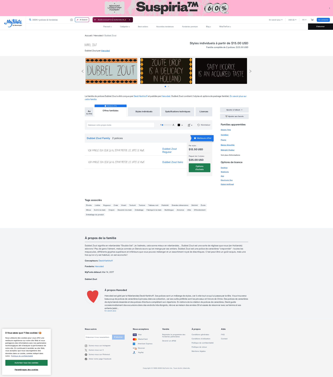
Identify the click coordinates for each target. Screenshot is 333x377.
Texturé (132, 205)
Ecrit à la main (99, 210)
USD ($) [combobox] (291, 20)
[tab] (165, 86)
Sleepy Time (226, 129)
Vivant (123, 205)
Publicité (165, 205)
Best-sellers (143, 26)
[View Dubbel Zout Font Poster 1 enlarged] (111, 71)
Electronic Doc (227, 180)
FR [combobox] (303, 20)
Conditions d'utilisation (201, 339)
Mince (88, 210)
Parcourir (106, 27)
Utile (189, 210)
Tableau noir (153, 205)
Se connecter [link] (323, 20)
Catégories (124, 27)
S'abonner (320, 26)
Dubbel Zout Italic (172, 162)
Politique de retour (199, 347)
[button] (329, 8)
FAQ (223, 335)
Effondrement (200, 210)
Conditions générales (200, 335)
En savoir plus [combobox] (275, 20)
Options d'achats (199, 168)
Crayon (111, 210)
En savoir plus (110, 311)
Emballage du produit (95, 215)
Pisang (223, 140)
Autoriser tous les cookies (26, 362)
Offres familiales (111, 110)
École (203, 205)
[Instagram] (87, 346)
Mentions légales (199, 351)
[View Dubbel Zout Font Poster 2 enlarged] (166, 71)
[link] (29, 19)
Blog (207, 27)
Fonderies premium (190, 26)
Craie (116, 205)
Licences (204, 111)
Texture (142, 205)
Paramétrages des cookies (26, 369)
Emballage (139, 210)
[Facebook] (87, 359)
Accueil (88, 35)
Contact (224, 339)
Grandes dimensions (180, 205)
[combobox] (58, 19)
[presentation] (83, 71)
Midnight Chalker (228, 150)
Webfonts (225, 172)
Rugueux (107, 205)
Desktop (224, 167)
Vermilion (224, 135)
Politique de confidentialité (203, 343)
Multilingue (169, 210)
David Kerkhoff (141, 96)
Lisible (97, 205)
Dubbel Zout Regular (169, 150)
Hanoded (98, 35)
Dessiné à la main (125, 210)
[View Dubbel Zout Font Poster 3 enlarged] (221, 71)
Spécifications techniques (177, 111)
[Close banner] (129, 19)
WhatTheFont (224, 27)
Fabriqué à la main (154, 210)
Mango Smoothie (228, 145)
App (222, 176)
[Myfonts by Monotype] (13, 23)
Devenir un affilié (169, 341)
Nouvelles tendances (165, 26)
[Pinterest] (87, 354)
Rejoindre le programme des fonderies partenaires (173, 336)
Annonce (180, 210)
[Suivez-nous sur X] (87, 350)
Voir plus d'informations (230, 155)
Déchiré (194, 205)
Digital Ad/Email (227, 184)
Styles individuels (143, 111)
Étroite (89, 205)
